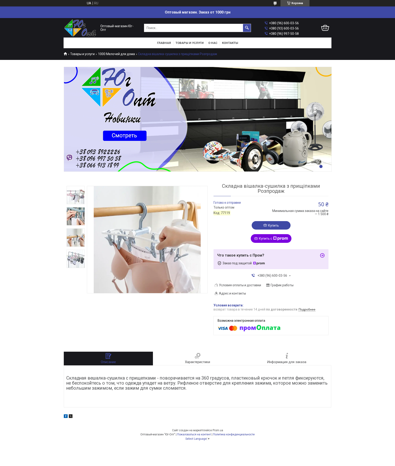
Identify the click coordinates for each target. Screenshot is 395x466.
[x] (70, 417)
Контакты (230, 43)
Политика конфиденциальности (234, 434)
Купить (273, 225)
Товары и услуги (190, 43)
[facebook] (66, 417)
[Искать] (247, 28)
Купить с (265, 238)
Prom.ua (218, 430)
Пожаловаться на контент (194, 434)
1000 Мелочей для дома (116, 54)
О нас (212, 43)
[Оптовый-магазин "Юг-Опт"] (81, 28)
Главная (164, 43)
